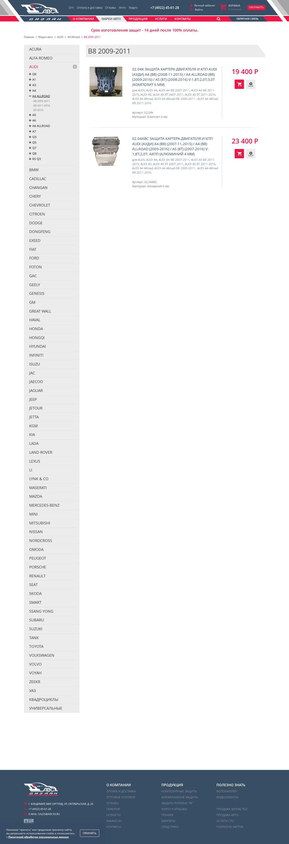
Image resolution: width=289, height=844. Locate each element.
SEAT (33, 584)
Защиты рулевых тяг (177, 803)
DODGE (36, 222)
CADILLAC (37, 178)
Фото (122, 8)
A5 (34, 115)
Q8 (34, 153)
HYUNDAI (37, 346)
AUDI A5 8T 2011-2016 (200, 94)
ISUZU (34, 364)
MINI (33, 514)
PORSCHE (37, 567)
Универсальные (45, 708)
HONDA (36, 328)
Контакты (113, 827)
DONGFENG (39, 231)
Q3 (34, 137)
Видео (133, 8)
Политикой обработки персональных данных (38, 837)
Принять (89, 833)
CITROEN (37, 214)
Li (30, 469)
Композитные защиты (179, 791)
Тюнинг (167, 815)
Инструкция (250, 84)
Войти (199, 9)
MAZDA (35, 496)
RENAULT (37, 575)
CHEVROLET (39, 205)
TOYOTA (36, 646)
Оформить (256, 7)
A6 (34, 120)
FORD (34, 258)
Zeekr (34, 681)
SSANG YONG (41, 611)
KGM (33, 425)
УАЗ (32, 690)
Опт (71, 8)
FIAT (32, 249)
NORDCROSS (40, 540)
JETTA (34, 416)
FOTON (35, 266)
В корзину (239, 84)
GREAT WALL (40, 311)
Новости (113, 815)
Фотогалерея (226, 791)
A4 (34, 90)
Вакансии (114, 821)
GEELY (34, 284)
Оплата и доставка (89, 8)
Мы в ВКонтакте (26, 821)
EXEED (34, 240)
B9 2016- (38, 110)
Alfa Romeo (40, 58)
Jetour (36, 408)
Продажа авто (227, 815)
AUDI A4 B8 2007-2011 (174, 90)
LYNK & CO (38, 478)
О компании (118, 785)
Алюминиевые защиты (179, 797)
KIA (32, 434)
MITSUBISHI (39, 522)
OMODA (36, 549)
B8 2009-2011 (41, 101)
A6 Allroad (41, 126)
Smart (35, 602)
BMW (34, 169)
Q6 (34, 74)
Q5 (34, 142)
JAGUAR (36, 390)
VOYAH (35, 672)
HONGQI (37, 337)
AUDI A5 (145, 94)
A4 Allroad (41, 96)
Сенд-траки (169, 827)
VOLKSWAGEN (41, 655)
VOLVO (35, 664)
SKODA (35, 593)
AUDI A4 (151, 90)
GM (32, 302)
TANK (34, 637)
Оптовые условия (120, 797)
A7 (34, 131)
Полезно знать (230, 785)
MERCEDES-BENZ (44, 505)
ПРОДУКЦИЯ (172, 785)
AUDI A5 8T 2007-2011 (168, 94)
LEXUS (34, 461)
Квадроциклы (43, 699)
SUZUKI (35, 628)
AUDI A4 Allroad (142, 99)
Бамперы (168, 821)
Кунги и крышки (174, 809)
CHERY (35, 196)
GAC (33, 275)
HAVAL (34, 319)
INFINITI (36, 355)
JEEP (33, 399)
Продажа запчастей (231, 809)
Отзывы (110, 8)
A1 (34, 79)
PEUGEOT (37, 558)
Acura (35, 49)
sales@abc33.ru (49, 814)
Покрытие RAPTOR (229, 827)
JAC (32, 372)
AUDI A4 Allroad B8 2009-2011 (175, 99)
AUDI (33, 66)
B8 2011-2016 (41, 105)
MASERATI (38, 487)
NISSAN (36, 531)
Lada (34, 443)
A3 (34, 85)
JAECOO (36, 381)
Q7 (34, 148)
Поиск (31, 821)
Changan (38, 187)
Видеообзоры (227, 797)
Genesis (36, 293)
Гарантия (113, 809)
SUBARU (36, 619)
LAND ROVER (40, 452)
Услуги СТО (225, 821)
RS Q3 (36, 159)
